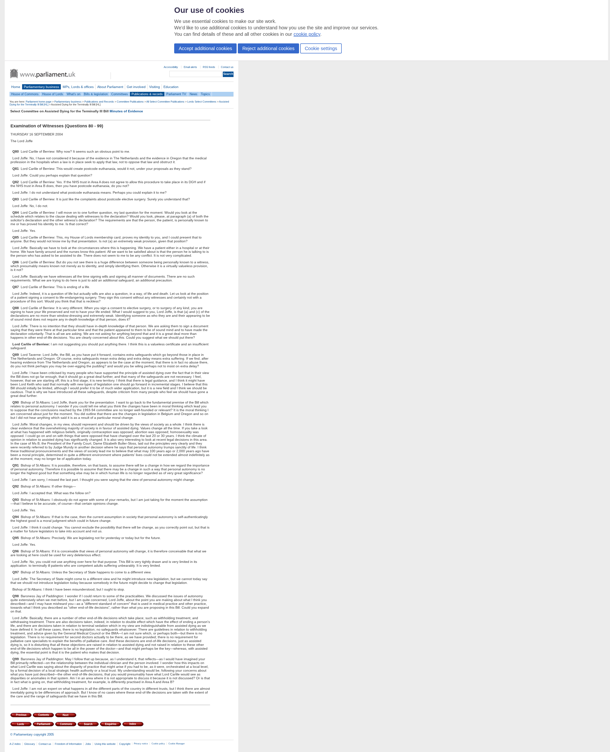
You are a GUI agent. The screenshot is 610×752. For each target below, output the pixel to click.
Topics (205, 94)
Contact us (227, 67)
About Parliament (110, 87)
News (193, 94)
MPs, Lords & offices (78, 87)
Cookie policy (158, 743)
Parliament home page (38, 101)
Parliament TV (176, 94)
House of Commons (25, 94)
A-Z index (15, 743)
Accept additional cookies (205, 48)
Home (15, 87)
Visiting (154, 87)
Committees (119, 94)
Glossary (29, 743)
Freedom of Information (68, 743)
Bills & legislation (96, 94)
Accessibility (171, 67)
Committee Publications (130, 101)
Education (170, 87)
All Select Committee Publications (165, 101)
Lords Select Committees (201, 101)
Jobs (88, 743)
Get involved (136, 87)
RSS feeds (209, 67)
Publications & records (147, 94)
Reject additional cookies (268, 48)
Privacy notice (141, 743)
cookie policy (307, 34)
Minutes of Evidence (126, 111)
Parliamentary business (41, 87)
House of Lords (52, 94)
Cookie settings (321, 48)
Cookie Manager (176, 743)
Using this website (105, 743)
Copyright (124, 743)
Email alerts (190, 67)
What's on (73, 94)
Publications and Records (99, 101)
